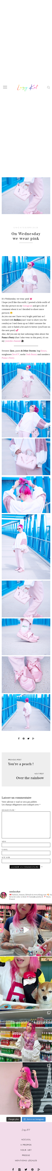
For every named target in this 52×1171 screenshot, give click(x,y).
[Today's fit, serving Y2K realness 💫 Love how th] (26, 1035)
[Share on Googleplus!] (33, 739)
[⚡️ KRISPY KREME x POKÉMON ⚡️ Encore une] (26, 983)
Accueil (26, 1139)
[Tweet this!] (28, 739)
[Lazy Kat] (27, 87)
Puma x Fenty (8, 358)
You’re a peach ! (20, 764)
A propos (26, 1145)
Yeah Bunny (31, 354)
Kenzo (44, 350)
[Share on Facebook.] (19, 739)
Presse (26, 1155)
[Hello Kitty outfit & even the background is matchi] (26, 930)
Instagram (27, 305)
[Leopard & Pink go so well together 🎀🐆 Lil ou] (26, 1088)
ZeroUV (15, 354)
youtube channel (13, 341)
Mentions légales (26, 1160)
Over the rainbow (30, 778)
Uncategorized (26, 228)
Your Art (26, 1150)
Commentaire (9, 810)
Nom (4, 841)
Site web (6, 857)
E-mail (5, 849)
